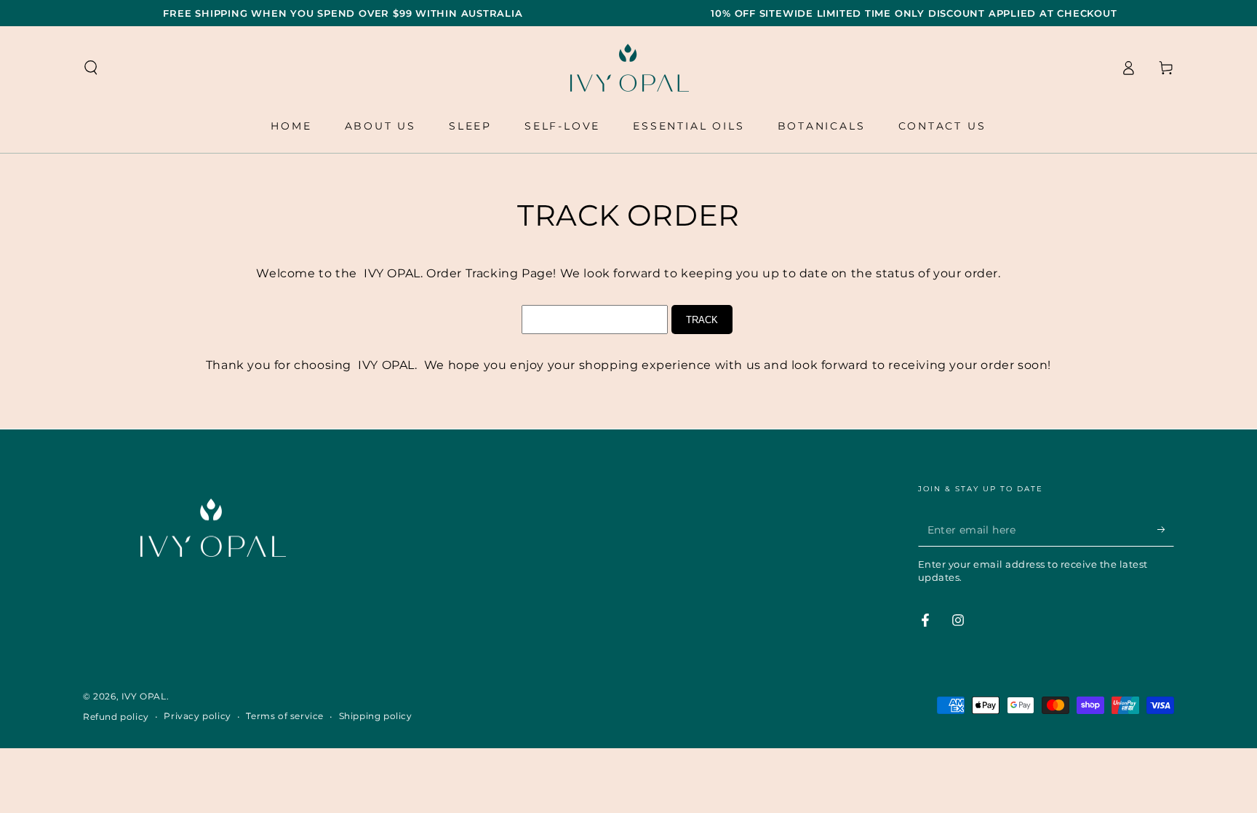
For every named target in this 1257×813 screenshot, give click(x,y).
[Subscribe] (1165, 530)
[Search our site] (91, 68)
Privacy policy (197, 715)
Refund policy (116, 716)
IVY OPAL (144, 696)
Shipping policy (375, 715)
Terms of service (285, 715)
